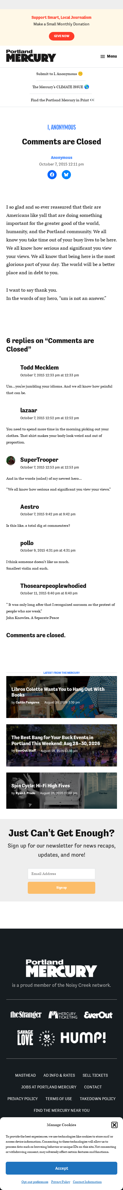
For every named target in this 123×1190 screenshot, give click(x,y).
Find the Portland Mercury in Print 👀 (63, 100)
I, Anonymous (61, 127)
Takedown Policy (98, 1098)
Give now (61, 36)
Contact (93, 1087)
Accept (61, 1168)
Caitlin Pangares (27, 702)
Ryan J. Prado (25, 793)
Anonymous (61, 157)
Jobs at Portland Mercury (48, 1087)
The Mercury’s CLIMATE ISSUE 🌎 (60, 87)
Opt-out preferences (34, 1182)
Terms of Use (58, 1098)
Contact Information (87, 1182)
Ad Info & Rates (59, 1075)
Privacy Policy (60, 1182)
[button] (114, 1125)
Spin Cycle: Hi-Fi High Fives (40, 785)
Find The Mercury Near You (62, 1110)
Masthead (25, 1075)
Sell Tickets (95, 1075)
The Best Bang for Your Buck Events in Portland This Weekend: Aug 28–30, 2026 (55, 740)
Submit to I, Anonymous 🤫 (59, 73)
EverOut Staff (26, 751)
